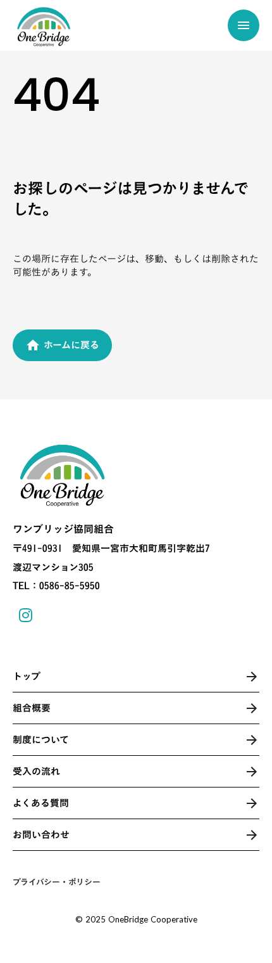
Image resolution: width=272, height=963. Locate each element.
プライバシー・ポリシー (57, 882)
